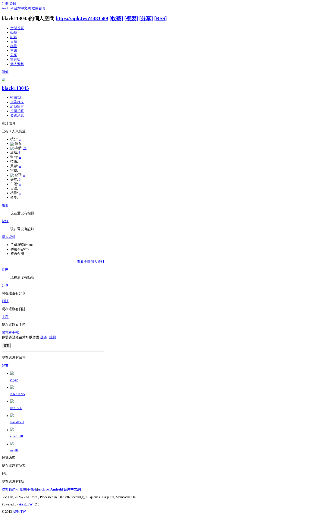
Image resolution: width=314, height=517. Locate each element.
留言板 (15, 59)
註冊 (5, 4)
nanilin (14, 450)
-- (24, 143)
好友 (5, 365)
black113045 (15, 88)
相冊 (13, 46)
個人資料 (17, 64)
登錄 (12, 4)
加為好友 (17, 102)
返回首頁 (38, 8)
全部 (15, 332)
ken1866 (16, 408)
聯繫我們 (8, 489)
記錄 (13, 37)
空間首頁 (17, 28)
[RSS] (160, 18)
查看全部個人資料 (90, 261)
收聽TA (16, 97)
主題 (13, 50)
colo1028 (16, 436)
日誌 (13, 41)
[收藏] (116, 18)
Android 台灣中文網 (16, 8)
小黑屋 (21, 489)
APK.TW (26, 504)
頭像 (5, 72)
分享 (13, 55)
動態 (13, 32)
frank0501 (17, 422)
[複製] (131, 18)
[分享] (146, 18)
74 (24, 148)
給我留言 (17, 106)
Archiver (44, 489)
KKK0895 (17, 394)
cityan (14, 380)
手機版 (32, 489)
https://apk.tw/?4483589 (82, 18)
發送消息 (17, 115)
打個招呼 (17, 111)
